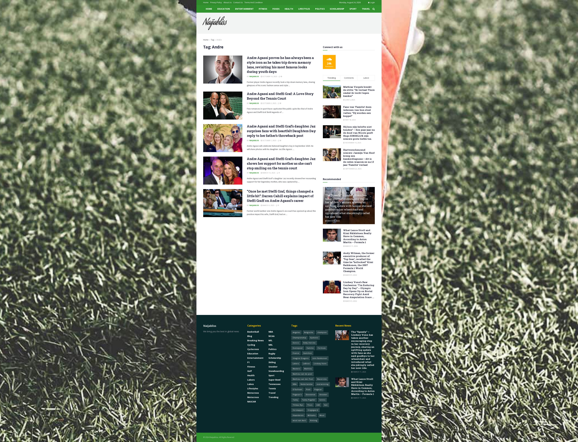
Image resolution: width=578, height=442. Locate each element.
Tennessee (275, 384)
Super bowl (274, 379)
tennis (322, 400)
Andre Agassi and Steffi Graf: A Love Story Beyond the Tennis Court (280, 96)
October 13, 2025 (269, 76)
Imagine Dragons (301, 358)
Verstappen (298, 410)
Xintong (313, 420)
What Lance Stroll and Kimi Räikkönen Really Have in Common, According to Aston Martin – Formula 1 (357, 236)
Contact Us (238, 2)
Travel (366, 8)
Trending (273, 397)
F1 (248, 362)
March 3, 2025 (268, 205)
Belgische (308, 332)
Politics (320, 8)
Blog (249, 336)
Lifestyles (304, 8)
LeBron (306, 363)
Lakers (251, 379)
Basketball (253, 331)
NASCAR (251, 401)
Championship (299, 337)
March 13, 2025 (268, 173)
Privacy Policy (216, 2)
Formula (322, 348)
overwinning (322, 384)
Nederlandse (307, 384)
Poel (308, 389)
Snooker (273, 366)
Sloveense (310, 394)
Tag (212, 40)
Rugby (272, 353)
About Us (228, 2)
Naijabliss (214, 23)
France (296, 353)
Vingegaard (313, 410)
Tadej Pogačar (308, 400)
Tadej (295, 400)
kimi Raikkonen (320, 358)
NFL (270, 340)
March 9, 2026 (351, 275)
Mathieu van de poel (302, 374)
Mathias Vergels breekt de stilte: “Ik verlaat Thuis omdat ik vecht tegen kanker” (359, 91)
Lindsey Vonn (320, 363)
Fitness (263, 8)
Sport (353, 8)
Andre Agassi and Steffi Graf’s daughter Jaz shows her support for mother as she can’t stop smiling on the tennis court (281, 163)
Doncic (296, 343)
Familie (310, 348)
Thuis (309, 405)
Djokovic (314, 337)
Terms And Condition (253, 2)
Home (205, 2)
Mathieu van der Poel (303, 379)
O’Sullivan (297, 389)
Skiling (272, 362)
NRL (271, 344)
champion (322, 332)
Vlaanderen (298, 415)
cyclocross (253, 349)
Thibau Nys (298, 405)
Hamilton (307, 353)
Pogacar (318, 389)
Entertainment (244, 8)
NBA (271, 331)
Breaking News (255, 340)
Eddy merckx (309, 343)
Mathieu (308, 368)
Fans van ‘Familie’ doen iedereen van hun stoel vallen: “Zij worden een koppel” (357, 111)
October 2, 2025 (269, 103)
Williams (311, 415)
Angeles (296, 332)
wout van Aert (299, 420)
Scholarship (337, 8)
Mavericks (322, 379)
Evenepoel (298, 348)
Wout (322, 415)
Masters (296, 368)
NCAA (272, 336)
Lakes (250, 384)
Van (326, 405)
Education (223, 8)
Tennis (272, 388)
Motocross (253, 392)
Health (289, 8)
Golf (249, 371)
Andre (219, 40)
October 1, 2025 (269, 140)
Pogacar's (297, 394)
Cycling (251, 344)
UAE (318, 405)
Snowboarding (276, 371)
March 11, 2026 (333, 221)
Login (372, 2)
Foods (276, 8)
